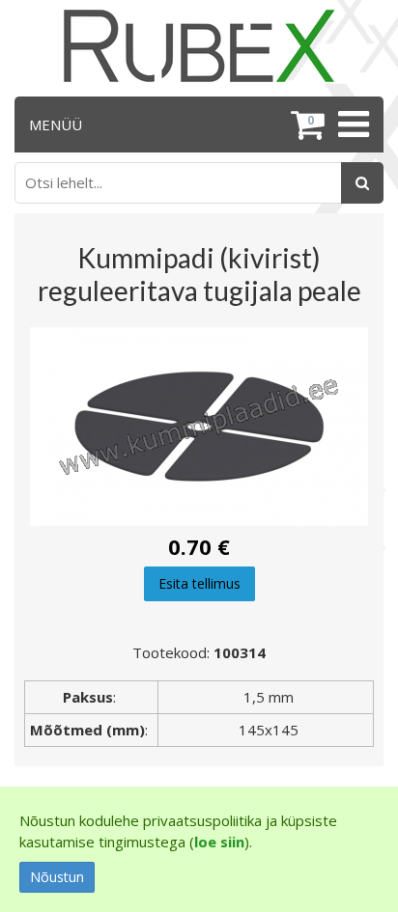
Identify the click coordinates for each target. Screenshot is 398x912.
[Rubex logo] (199, 46)
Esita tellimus (199, 583)
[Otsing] (362, 183)
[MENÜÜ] (351, 124)
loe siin (219, 841)
